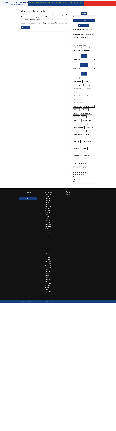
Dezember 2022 (48, 265)
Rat (75, 144)
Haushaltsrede (77, 106)
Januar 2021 (48, 283)
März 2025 (48, 222)
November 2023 (48, 244)
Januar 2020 (48, 291)
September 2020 (48, 287)
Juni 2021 (48, 279)
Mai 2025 (48, 218)
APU (75, 78)
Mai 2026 (48, 200)
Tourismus (88, 152)
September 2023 (48, 247)
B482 (82, 78)
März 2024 (48, 238)
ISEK (83, 116)
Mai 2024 (48, 234)
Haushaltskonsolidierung (79, 102)
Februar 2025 (48, 224)
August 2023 (48, 249)
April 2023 (48, 257)
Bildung (87, 81)
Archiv (61, 4)
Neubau (76, 137)
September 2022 (48, 267)
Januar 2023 (48, 263)
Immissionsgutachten (86, 113)
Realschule (82, 144)
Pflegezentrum (85, 137)
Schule (84, 148)
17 (73, 172)
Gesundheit (89, 92)
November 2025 (48, 210)
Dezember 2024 (48, 226)
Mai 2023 (48, 255)
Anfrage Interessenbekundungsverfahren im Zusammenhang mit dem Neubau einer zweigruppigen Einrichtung (45, 16)
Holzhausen (84, 109)
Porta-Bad (76, 141)
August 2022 (48, 269)
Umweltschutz (77, 155)
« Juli (74, 181)
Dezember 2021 (48, 275)
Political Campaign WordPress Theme (26, 301)
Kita (76, 123)
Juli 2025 (48, 216)
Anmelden (68, 194)
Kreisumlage (90, 127)
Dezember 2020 (48, 285)
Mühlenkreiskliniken (78, 134)
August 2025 (48, 214)
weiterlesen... (26, 27)
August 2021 (48, 277)
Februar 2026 (48, 206)
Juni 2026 (48, 198)
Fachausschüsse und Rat (67, 2)
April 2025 (48, 220)
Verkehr (86, 155)
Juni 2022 (48, 271)
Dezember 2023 (48, 242)
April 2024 (48, 236)
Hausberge (77, 95)
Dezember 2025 (48, 208)
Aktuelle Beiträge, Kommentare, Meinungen (37, 4)
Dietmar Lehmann (35, 19)
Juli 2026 (48, 196)
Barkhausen (90, 78)
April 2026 (48, 202)
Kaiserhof (76, 120)
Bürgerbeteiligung (78, 85)
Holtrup (76, 109)
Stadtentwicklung (78, 152)
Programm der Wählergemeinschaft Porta (37, 2)
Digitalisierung (88, 88)
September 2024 (48, 230)
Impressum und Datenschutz (53, 4)
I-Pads (76, 113)
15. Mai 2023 (26, 19)
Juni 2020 (48, 289)
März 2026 (48, 204)
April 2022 (48, 273)
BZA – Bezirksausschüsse (78, 2)
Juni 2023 (48, 253)
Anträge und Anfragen (56, 2)
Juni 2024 (48, 232)
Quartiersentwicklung (87, 141)
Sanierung (76, 148)
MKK (83, 130)
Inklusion (76, 116)
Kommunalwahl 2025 (78, 127)
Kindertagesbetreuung (87, 120)
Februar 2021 (48, 281)
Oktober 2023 (48, 245)
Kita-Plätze (83, 123)
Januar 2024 (48, 240)
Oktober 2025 (48, 212)
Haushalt (85, 95)
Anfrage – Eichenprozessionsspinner (80, 45)
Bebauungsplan (77, 81)
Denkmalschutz (77, 88)
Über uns (49, 2)
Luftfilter (76, 130)
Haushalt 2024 (77, 99)
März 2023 (48, 259)
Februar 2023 (48, 261)
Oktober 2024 (48, 228)
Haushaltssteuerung (88, 106)
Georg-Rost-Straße (78, 92)
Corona (88, 85)
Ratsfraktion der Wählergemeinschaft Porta (18, 2)
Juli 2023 (48, 251)
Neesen (88, 134)
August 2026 (48, 194)
